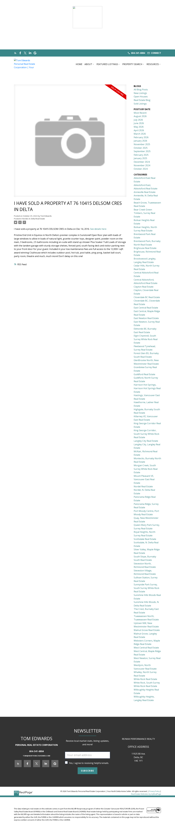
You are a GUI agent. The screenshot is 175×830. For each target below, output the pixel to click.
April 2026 (139, 130)
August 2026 (140, 116)
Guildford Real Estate (144, 374)
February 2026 (141, 137)
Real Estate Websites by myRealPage (146, 794)
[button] (136, 53)
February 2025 (141, 154)
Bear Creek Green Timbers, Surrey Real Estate (144, 213)
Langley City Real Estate (146, 440)
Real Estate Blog (142, 100)
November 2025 (142, 144)
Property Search (132, 64)
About (88, 64)
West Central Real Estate (146, 647)
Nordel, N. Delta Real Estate (33, 218)
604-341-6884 (138, 53)
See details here (98, 228)
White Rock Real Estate (145, 679)
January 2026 (140, 140)
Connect (156, 53)
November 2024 (142, 165)
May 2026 (139, 126)
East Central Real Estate (146, 307)
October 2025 (141, 147)
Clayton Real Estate (143, 286)
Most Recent (140, 112)
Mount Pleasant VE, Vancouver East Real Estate (144, 479)
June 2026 (139, 123)
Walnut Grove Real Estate (147, 630)
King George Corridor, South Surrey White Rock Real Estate (146, 434)
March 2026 (140, 133)
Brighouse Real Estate (145, 248)
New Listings (140, 93)
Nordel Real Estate (143, 486)
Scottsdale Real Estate (145, 539)
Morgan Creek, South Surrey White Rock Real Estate (146, 469)
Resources (153, 64)
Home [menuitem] (79, 64)
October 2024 (141, 168)
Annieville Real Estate (144, 192)
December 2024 (142, 161)
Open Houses (141, 96)
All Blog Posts (141, 89)
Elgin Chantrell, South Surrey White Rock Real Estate (146, 339)
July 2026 (138, 119)
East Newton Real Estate (146, 318)
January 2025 (140, 158)
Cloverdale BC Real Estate (147, 297)
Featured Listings (107, 64)
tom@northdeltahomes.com (36, 756)
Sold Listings (140, 103)
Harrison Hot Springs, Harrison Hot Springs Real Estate (147, 388)
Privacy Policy (154, 791)
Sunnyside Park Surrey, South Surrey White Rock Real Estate (146, 588)
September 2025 (142, 151)
